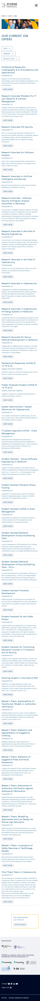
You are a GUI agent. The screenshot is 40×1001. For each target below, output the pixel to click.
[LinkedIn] (14, 984)
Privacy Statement (15, 998)
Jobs (15, 16)
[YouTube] (17, 984)
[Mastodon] (11, 984)
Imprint (26, 998)
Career (10, 16)
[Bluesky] (9, 984)
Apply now (7, 89)
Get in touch (20, 925)
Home (4, 16)
